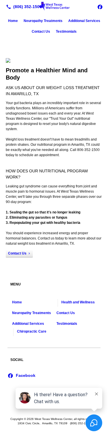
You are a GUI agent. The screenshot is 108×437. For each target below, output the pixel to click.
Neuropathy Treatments (43, 21)
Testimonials (66, 31)
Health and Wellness (78, 302)
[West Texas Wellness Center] (54, 6)
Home (13, 21)
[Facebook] (100, 6)
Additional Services (84, 21)
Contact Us (41, 31)
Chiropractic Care (31, 331)
